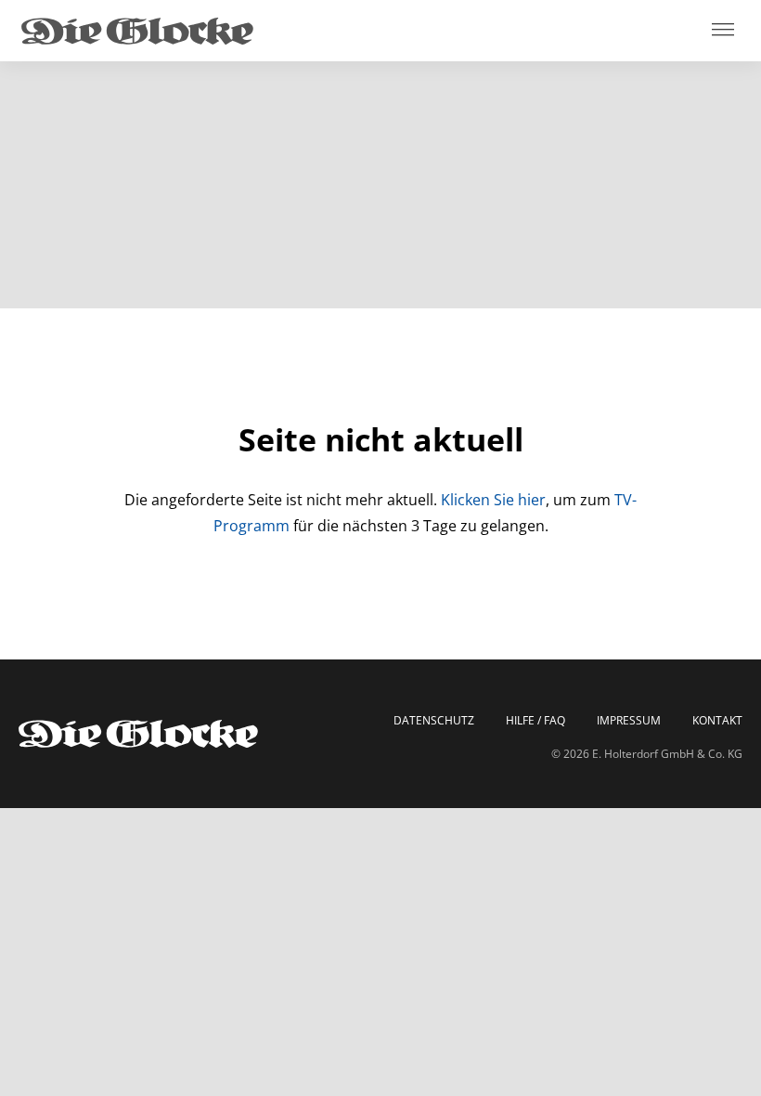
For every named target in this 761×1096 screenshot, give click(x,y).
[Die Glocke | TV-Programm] (137, 31)
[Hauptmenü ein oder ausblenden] (723, 31)
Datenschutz (433, 720)
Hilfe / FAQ (535, 720)
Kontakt (717, 720)
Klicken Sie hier (493, 499)
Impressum (629, 720)
